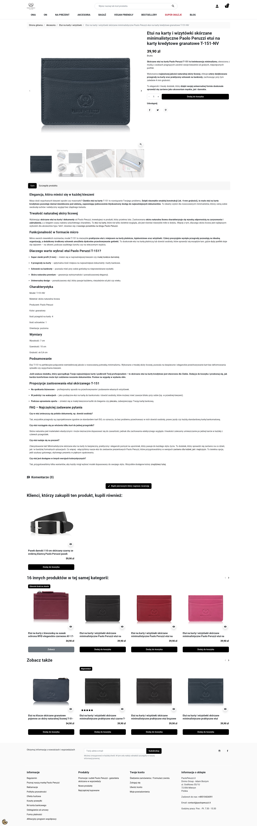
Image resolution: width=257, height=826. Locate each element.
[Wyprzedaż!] (103, 689)
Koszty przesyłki (34, 801)
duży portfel (216, 241)
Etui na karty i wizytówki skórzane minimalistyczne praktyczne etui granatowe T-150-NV (201, 718)
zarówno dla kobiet (182, 449)
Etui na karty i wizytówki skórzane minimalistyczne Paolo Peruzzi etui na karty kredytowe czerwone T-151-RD (152, 636)
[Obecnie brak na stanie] (51, 607)
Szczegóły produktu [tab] (48, 185)
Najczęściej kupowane (88, 790)
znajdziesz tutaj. (158, 464)
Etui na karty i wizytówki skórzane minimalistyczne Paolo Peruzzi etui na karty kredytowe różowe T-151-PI (203, 636)
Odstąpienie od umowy (37, 810)
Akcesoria (51, 25)
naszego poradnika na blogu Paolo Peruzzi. (97, 226)
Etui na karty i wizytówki (70, 25)
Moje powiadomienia (140, 791)
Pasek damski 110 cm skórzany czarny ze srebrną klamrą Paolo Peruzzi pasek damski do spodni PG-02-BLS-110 (50, 553)
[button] (226, 6)
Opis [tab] (32, 185)
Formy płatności (34, 814)
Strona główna (36, 25)
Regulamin (32, 778)
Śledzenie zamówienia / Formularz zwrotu (150, 778)
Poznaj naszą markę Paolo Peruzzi (43, 782)
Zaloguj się (135, 782)
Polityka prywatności (36, 791)
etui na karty (100, 223)
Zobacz (51, 649)
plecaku (113, 401)
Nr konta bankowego (36, 805)
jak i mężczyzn (199, 449)
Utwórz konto (136, 787)
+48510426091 (205, 797)
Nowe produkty (85, 786)
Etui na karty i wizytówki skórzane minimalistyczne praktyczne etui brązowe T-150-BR (153, 718)
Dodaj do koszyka (195, 96)
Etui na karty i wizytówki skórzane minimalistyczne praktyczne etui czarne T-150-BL (102, 718)
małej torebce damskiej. (108, 257)
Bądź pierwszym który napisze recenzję (128, 486)
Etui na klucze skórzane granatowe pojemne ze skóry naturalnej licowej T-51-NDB (50, 718)
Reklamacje (32, 787)
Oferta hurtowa (34, 796)
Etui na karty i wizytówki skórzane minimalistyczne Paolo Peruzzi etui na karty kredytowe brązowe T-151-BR (100, 636)
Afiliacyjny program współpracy (41, 819)
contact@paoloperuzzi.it (199, 802)
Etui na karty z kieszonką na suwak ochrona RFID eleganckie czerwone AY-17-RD (51, 636)
